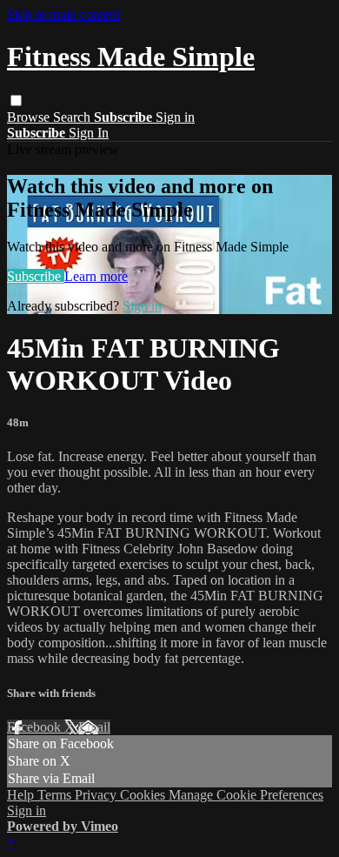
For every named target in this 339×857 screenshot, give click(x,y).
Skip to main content (63, 14)
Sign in (175, 117)
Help (22, 794)
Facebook (35, 727)
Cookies (144, 794)
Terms (56, 794)
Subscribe (35, 276)
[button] (16, 100)
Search (73, 117)
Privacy (97, 794)
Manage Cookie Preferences (246, 794)
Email (94, 727)
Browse (30, 117)
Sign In (89, 132)
